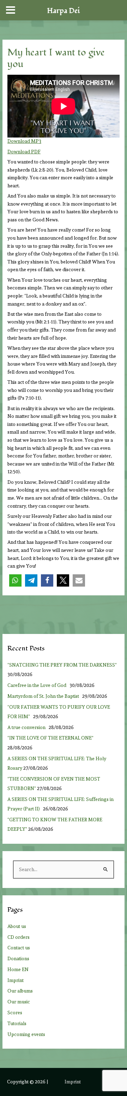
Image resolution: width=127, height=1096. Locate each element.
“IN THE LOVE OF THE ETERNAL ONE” (51, 738)
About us (16, 926)
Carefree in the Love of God (37, 685)
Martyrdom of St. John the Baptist (44, 696)
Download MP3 (24, 141)
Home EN (18, 969)
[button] (15, 580)
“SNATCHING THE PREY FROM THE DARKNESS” (62, 665)
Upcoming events (26, 1034)
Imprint (15, 980)
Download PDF (24, 151)
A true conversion (27, 727)
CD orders (18, 937)
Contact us (18, 947)
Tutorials (16, 1023)
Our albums (20, 991)
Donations (18, 958)
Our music (18, 1001)
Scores (14, 1012)
